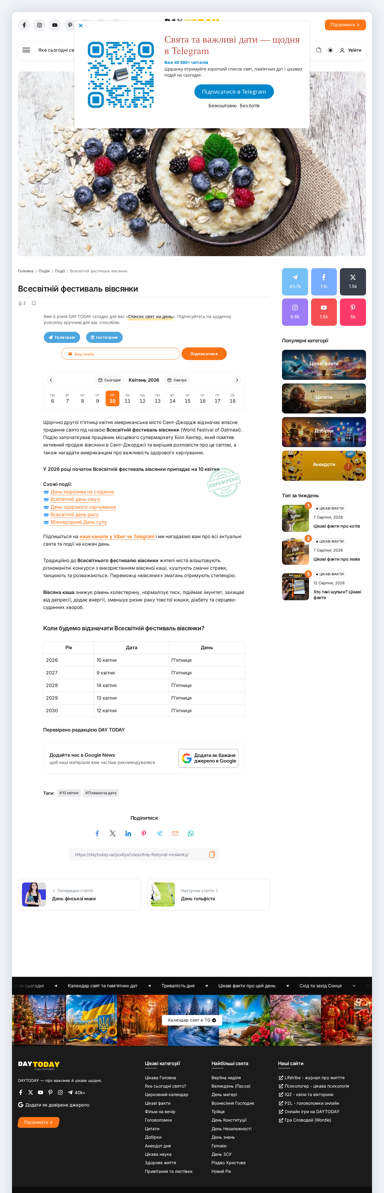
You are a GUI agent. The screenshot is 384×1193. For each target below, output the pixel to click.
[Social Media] (24, 25)
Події (60, 271)
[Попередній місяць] (51, 380)
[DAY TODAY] (39, 1065)
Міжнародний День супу (78, 522)
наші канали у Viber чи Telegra (115, 536)
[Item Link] (324, 365)
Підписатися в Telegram (234, 91)
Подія (44, 271)
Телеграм (65, 337)
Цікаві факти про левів (337, 559)
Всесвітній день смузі (75, 499)
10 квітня (70, 793)
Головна (25, 271)
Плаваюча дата (102, 793)
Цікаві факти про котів (337, 525)
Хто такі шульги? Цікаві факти (337, 594)
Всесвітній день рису (74, 514)
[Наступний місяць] (237, 380)
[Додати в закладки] (33, 303)
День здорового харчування (83, 507)
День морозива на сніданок (82, 492)
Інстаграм (107, 337)
